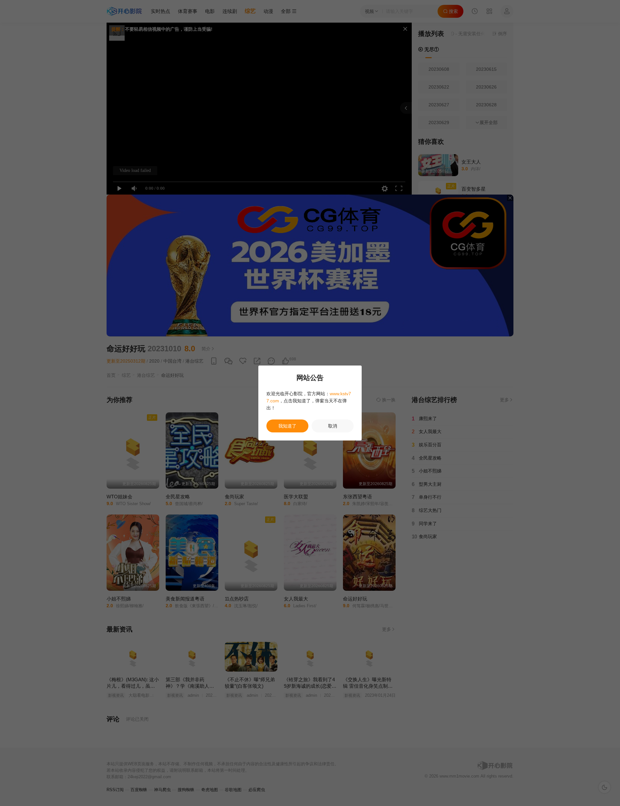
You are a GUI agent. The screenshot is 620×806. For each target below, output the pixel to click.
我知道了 (287, 426)
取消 (332, 426)
